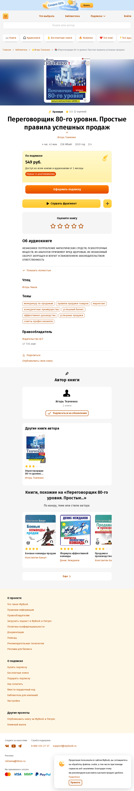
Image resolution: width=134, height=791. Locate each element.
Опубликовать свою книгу (37, 360)
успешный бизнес (73, 309)
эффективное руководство (40, 315)
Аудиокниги (33, 37)
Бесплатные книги (61, 37)
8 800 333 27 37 (40, 745)
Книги (12, 37)
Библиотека (72, 16)
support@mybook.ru (64, 745)
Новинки (88, 37)
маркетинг (99, 303)
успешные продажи (71, 315)
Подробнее (74, 777)
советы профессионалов (38, 321)
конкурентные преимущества (41, 309)
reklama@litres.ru (15, 761)
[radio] (53, 226)
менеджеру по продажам (38, 303)
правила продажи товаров (73, 303)
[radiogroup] (67, 226)
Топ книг (108, 37)
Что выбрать (46, 16)
